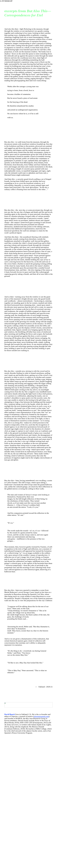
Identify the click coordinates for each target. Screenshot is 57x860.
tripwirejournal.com (41, 716)
